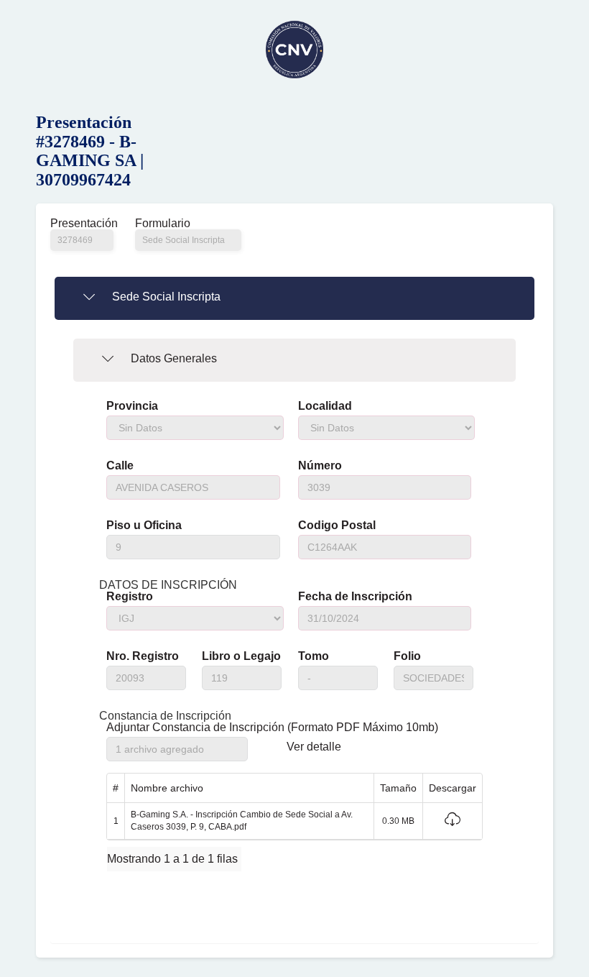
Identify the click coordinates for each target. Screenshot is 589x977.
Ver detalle (314, 747)
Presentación (81, 223)
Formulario (162, 223)
